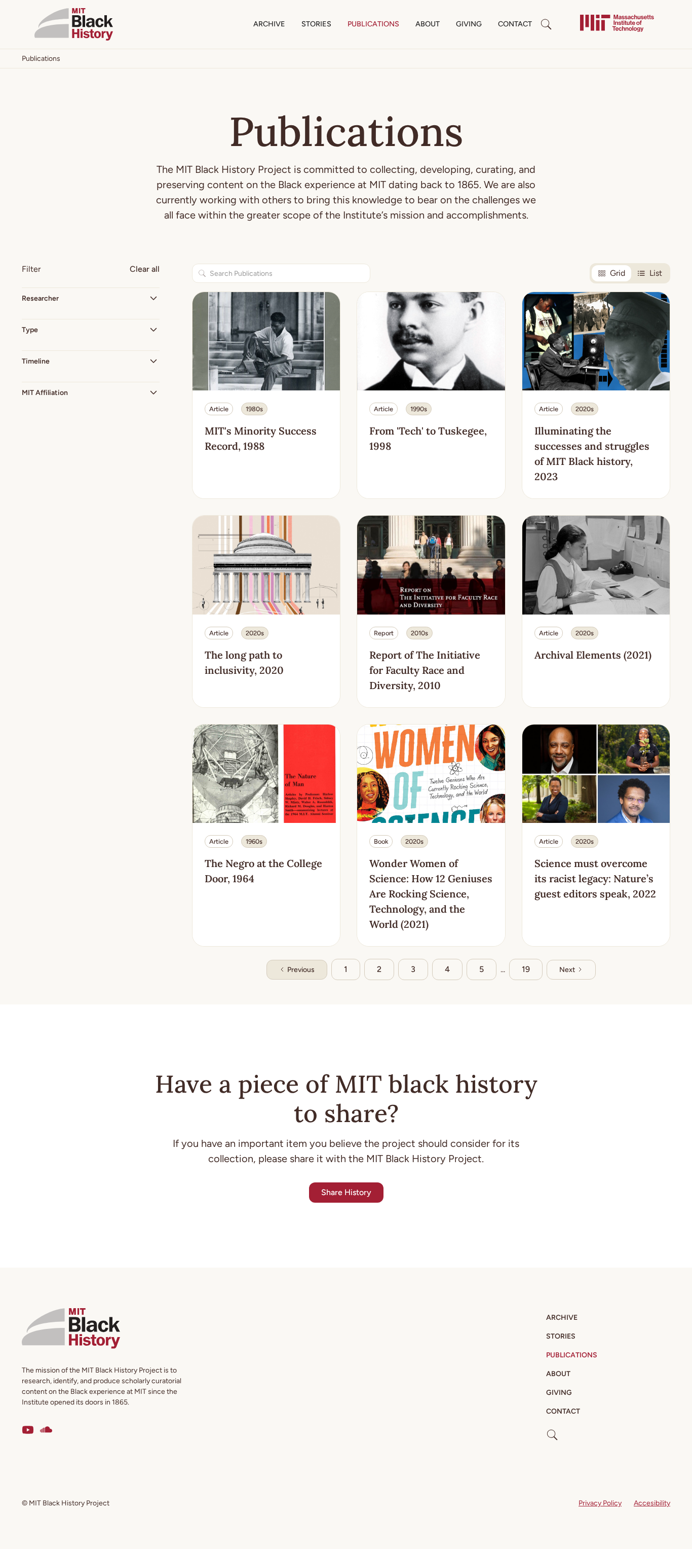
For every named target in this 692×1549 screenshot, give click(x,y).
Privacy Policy (600, 1503)
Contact (515, 23)
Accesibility (652, 1503)
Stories (316, 23)
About (427, 23)
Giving (469, 23)
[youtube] (28, 1430)
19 (526, 969)
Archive (269, 23)
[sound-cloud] (46, 1430)
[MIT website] (617, 24)
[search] (546, 24)
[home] (73, 24)
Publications (373, 23)
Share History (346, 1192)
